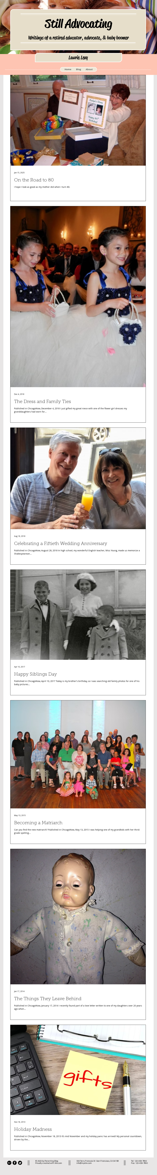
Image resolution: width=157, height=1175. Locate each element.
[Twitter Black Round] (20, 1163)
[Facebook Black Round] (15, 1163)
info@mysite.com (84, 1163)
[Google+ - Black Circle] (9, 1163)
